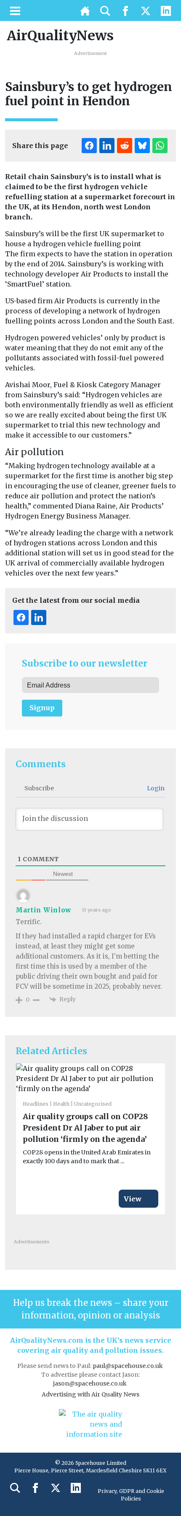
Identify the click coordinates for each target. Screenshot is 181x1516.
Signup (42, 707)
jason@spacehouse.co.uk (90, 1383)
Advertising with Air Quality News (90, 1394)
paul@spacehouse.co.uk (128, 1366)
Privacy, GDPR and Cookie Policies (131, 1495)
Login (155, 788)
